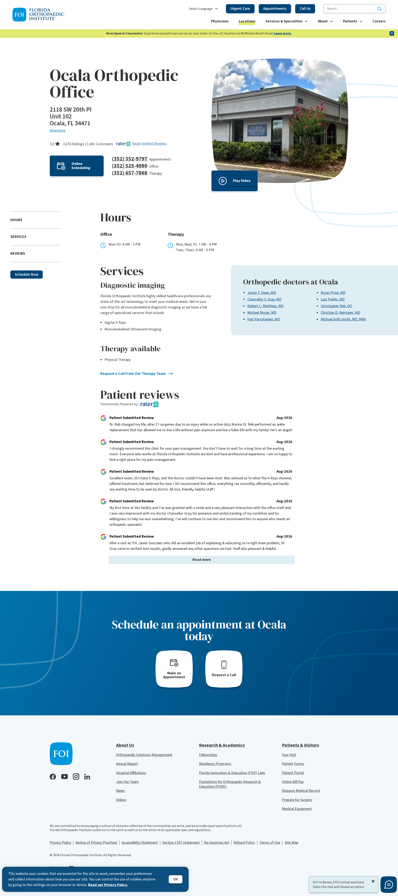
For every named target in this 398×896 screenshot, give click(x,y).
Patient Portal (293, 772)
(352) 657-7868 (129, 173)
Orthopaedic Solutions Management (144, 754)
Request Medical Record (301, 790)
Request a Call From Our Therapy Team (133, 373)
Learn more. (283, 33)
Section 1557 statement (181, 842)
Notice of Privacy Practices (96, 842)
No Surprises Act (216, 842)
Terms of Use (269, 842)
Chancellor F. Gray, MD (264, 299)
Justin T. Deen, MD (261, 292)
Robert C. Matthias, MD (265, 306)
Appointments (274, 8)
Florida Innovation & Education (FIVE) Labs (232, 772)
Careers (379, 21)
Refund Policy (244, 842)
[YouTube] (64, 776)
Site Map (291, 842)
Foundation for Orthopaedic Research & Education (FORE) (230, 784)
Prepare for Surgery (297, 799)
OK (175, 879)
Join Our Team (127, 781)
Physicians (219, 21)
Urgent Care (240, 8)
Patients (350, 21)
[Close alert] (392, 33)
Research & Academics (222, 745)
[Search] (379, 8)
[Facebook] (53, 777)
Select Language (200, 9)
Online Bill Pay (293, 781)
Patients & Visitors (300, 745)
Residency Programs (215, 763)
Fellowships (208, 754)
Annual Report (127, 763)
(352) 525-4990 (129, 166)
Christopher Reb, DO (336, 306)
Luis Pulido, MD (333, 299)
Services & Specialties (284, 21)
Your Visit (289, 754)
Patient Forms (293, 763)
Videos (121, 799)
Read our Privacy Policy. (108, 884)
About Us (125, 745)
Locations (247, 21)
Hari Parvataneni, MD (263, 319)
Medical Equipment (297, 808)
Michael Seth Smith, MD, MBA (343, 319)
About (323, 21)
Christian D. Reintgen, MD (340, 312)
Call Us (305, 8)
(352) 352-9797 (129, 159)
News (120, 790)
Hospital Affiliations (131, 772)
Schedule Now (26, 274)
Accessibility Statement (140, 842)
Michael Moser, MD (261, 312)
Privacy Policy (60, 842)
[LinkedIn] (87, 776)
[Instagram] (76, 776)
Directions (58, 130)
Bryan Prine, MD (333, 292)
